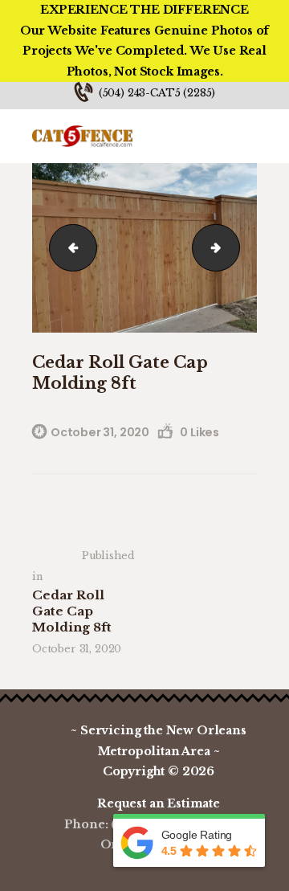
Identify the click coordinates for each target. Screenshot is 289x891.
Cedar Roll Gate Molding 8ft (68, 247)
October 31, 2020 (100, 432)
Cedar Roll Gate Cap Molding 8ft (233, 247)
